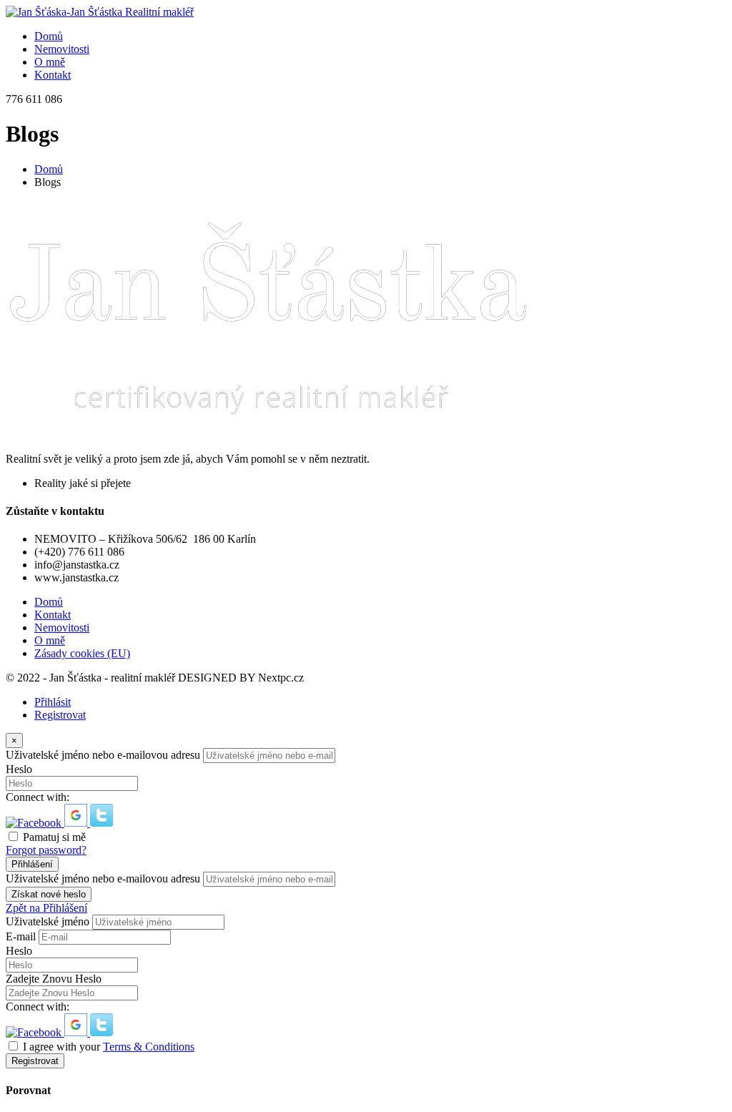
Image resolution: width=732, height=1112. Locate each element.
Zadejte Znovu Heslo (54, 979)
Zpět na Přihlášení (46, 908)
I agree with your (108, 1046)
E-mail (21, 936)
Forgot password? (46, 850)
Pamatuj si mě (54, 837)
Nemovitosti (61, 627)
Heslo (19, 769)
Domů (48, 169)
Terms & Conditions (148, 1046)
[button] (35, 823)
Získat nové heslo (48, 894)
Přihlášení (32, 864)
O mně (49, 640)
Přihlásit (52, 702)
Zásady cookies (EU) (82, 653)
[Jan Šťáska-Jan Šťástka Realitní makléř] (100, 12)
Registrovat (60, 715)
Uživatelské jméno (47, 921)
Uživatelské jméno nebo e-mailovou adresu (103, 755)
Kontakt (52, 615)
